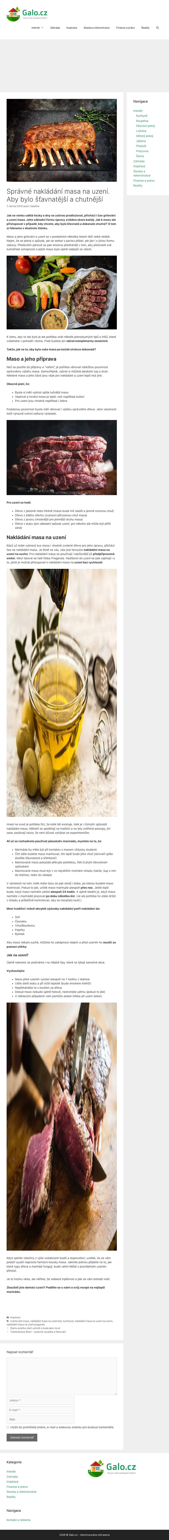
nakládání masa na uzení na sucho (94, 1321)
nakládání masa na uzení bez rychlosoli (51, 1321)
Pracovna (142, 151)
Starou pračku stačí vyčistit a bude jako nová (35, 1328)
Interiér (36, 27)
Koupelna (142, 121)
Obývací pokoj (145, 125)
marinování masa (19, 1321)
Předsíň (141, 146)
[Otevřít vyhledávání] (157, 28)
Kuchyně (141, 115)
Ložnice (141, 131)
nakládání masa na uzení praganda (26, 1324)
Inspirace (71, 27)
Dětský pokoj (144, 136)
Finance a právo (125, 27)
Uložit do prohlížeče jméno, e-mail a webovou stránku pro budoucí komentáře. (62, 1427)
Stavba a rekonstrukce (97, 27)
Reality (145, 27)
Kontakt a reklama (19, 1520)
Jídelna (141, 141)
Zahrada (55, 27)
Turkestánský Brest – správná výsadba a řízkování (38, 1331)
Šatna (140, 156)
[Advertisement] (84, 64)
